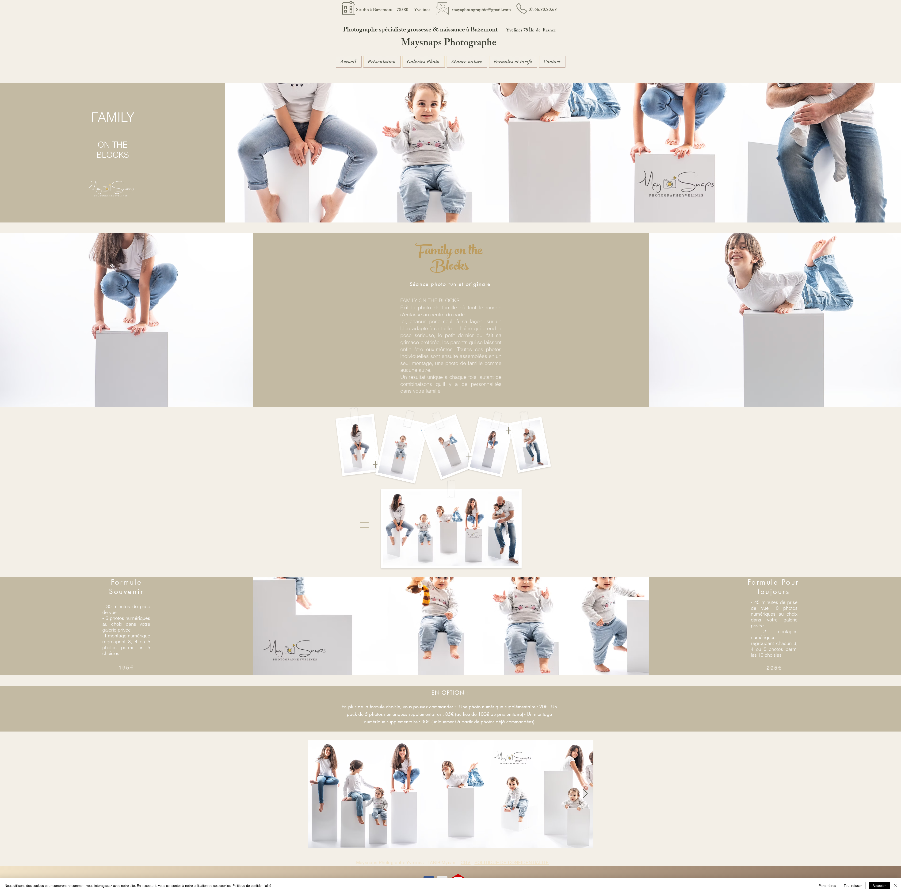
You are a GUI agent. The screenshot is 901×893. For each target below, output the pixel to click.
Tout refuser (853, 885)
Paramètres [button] (827, 885)
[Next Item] (585, 793)
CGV (466, 862)
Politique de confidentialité (252, 885)
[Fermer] (895, 885)
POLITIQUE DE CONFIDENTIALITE (511, 862)
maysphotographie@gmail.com (481, 10)
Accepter (879, 885)
